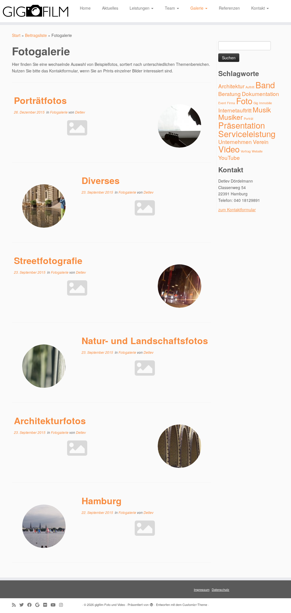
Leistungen (140, 8)
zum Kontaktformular (237, 209)
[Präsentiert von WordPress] (151, 603)
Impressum (201, 589)
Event (222, 103)
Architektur (231, 86)
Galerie (197, 8)
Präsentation (241, 125)
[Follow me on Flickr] (47, 605)
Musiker (230, 117)
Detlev (80, 112)
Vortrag (246, 151)
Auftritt (250, 87)
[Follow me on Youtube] (55, 605)
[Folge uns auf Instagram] (62, 605)
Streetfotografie (48, 260)
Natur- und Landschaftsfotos (145, 340)
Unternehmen (235, 141)
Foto (244, 100)
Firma (231, 103)
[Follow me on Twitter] (23, 605)
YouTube (229, 157)
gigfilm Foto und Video (110, 604)
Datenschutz (220, 589)
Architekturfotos (50, 420)
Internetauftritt (234, 110)
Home (85, 8)
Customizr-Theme (194, 604)
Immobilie (265, 103)
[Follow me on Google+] (39, 605)
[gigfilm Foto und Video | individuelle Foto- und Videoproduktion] (34, 11)
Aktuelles (110, 8)
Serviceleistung (246, 133)
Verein (261, 141)
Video (229, 149)
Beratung (229, 93)
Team (170, 8)
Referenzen (229, 8)
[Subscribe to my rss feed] (15, 605)
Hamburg (102, 500)
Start (16, 35)
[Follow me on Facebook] (31, 605)
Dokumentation (260, 93)
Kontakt (258, 8)
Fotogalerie (59, 112)
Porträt (248, 118)
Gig (255, 103)
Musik (262, 109)
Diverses (101, 180)
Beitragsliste (36, 35)
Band (265, 85)
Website (257, 151)
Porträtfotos (40, 100)
